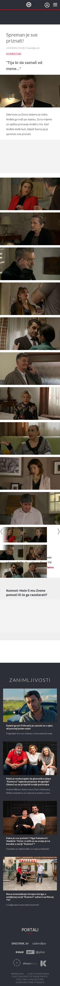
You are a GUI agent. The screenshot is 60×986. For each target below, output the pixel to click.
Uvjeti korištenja (38, 974)
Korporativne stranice (30, 982)
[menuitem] (47, 5)
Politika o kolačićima (30, 979)
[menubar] (47, 5)
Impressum (17, 974)
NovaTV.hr (30, 4)
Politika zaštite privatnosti (30, 976)
